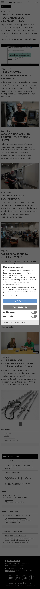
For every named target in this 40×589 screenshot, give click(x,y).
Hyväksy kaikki (20, 301)
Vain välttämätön (20, 307)
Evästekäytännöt (10, 295)
